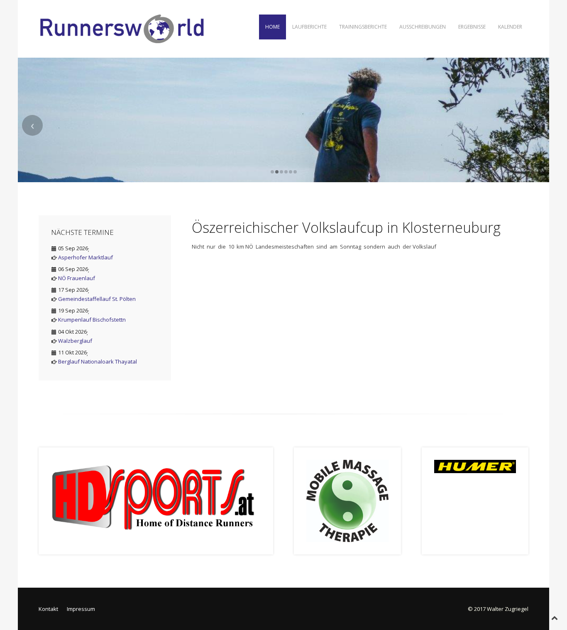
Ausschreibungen (422, 26)
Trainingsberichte (363, 26)
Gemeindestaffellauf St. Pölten (97, 299)
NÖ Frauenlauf (76, 278)
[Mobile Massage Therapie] (347, 500)
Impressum (81, 609)
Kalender (510, 26)
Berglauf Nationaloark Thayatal (97, 361)
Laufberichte (309, 26)
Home (272, 26)
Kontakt (48, 609)
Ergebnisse (472, 26)
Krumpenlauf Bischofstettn (92, 319)
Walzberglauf (75, 340)
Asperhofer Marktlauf (85, 257)
